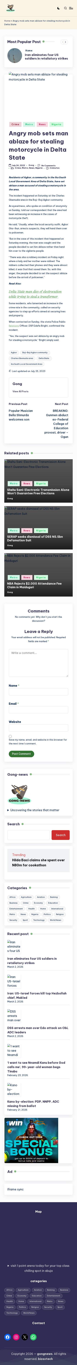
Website (15, 722)
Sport (25, 920)
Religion (60, 914)
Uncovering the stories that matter (34, 810)
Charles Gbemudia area (22, 358)
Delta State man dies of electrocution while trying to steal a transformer (35, 294)
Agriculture (26, 897)
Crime (15, 124)
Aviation (41, 897)
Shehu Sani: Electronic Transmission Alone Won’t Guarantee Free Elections (38, 491)
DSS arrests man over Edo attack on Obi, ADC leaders (37, 1030)
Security (13, 920)
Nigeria (56, 124)
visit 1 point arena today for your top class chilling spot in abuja (40, 1268)
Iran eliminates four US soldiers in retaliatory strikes (46, 56)
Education (53, 903)
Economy (38, 903)
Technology (39, 920)
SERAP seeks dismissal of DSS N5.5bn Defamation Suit (35, 538)
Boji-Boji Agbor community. (35, 352)
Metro (29, 124)
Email (14, 703)
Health (31, 909)
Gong (17, 384)
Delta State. (44, 358)
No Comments (48, 165)
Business (13, 903)
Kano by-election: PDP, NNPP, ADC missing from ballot (33, 1104)
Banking (54, 897)
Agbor (14, 352)
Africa (12, 897)
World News (55, 920)
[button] (20, 391)
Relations (14, 325)
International (57, 909)
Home (7, 21)
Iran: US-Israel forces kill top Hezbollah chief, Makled (36, 996)
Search (13, 824)
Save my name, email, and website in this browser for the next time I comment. (38, 741)
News (42, 124)
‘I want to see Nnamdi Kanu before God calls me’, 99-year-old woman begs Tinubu (36, 1067)
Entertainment (16, 909)
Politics (47, 914)
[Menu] (71, 8)
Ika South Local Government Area (26, 364)
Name (14, 685)
